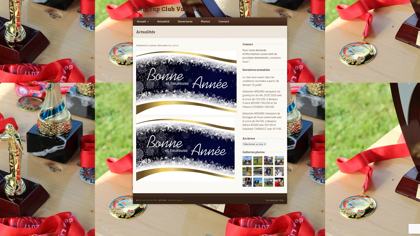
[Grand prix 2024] (268, 182)
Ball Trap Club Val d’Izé (167, 9)
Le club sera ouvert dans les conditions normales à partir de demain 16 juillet (260, 81)
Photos (205, 21)
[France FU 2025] (268, 160)
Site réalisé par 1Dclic (275, 200)
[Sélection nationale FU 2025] (268, 171)
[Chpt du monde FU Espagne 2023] (279, 182)
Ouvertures (185, 21)
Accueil (141, 21)
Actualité (163, 21)
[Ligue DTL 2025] (257, 171)
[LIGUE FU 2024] (257, 182)
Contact (224, 21)
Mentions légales (175, 200)
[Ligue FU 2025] (247, 171)
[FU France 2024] (279, 171)
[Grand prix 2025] (279, 160)
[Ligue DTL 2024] (247, 182)
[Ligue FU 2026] (247, 160)
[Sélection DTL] (257, 160)
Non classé (173, 45)
